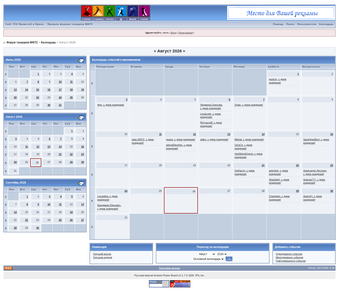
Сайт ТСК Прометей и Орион (24, 24)
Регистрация (185, 32)
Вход (173, 32)
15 (37, 89)
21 (60, 154)
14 (26, 89)
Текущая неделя (102, 257)
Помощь (278, 24)
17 (60, 89)
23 (82, 154)
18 (71, 89)
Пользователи (306, 24)
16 (49, 89)
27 (82, 220)
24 (60, 97)
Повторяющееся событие (291, 260)
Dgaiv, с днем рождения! (249, 104)
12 (37, 146)
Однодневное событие (289, 254)
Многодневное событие (289, 257)
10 (60, 81)
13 (15, 89)
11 (71, 81)
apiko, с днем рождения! (214, 139)
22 (37, 97)
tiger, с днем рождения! (110, 104)
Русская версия (143, 275)
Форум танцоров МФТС (22, 42)
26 (71, 220)
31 (60, 105)
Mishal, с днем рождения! (249, 139)
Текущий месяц (102, 254)
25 (71, 97)
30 (49, 105)
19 (82, 89)
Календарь (326, 24)
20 (15, 97)
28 (15, 227)
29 (71, 162)
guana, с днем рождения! (180, 139)
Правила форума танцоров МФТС (70, 24)
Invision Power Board (166, 275)
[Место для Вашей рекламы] (281, 12)
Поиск (290, 24)
